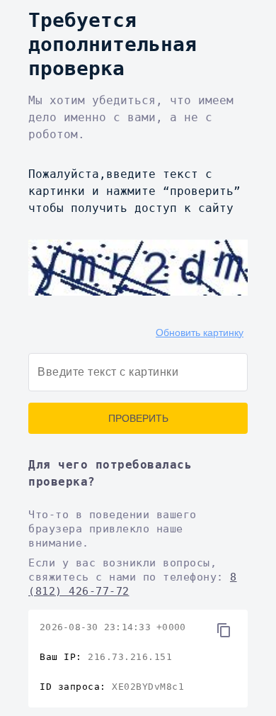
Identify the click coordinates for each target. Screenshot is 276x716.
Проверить (138, 418)
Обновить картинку (199, 332)
